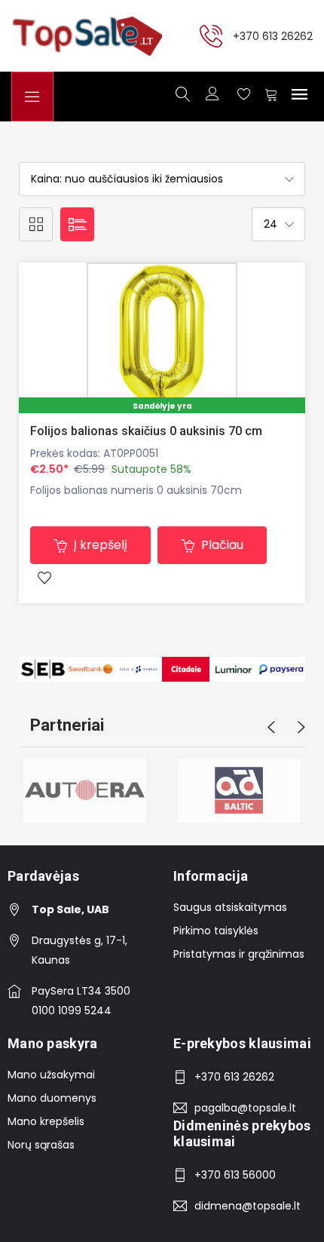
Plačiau (220, 545)
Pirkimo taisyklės (215, 930)
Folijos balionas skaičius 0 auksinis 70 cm (146, 431)
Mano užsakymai (51, 1074)
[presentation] (271, 728)
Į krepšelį (99, 545)
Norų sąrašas (41, 1144)
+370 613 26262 (273, 35)
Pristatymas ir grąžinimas (238, 953)
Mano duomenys (52, 1098)
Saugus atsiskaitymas (230, 907)
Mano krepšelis (46, 1121)
